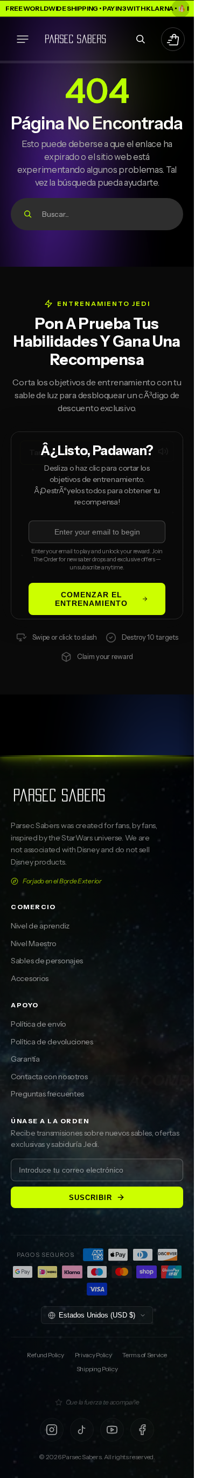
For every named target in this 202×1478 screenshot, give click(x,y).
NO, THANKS (147, 802)
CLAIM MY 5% (147, 768)
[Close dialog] (190, 655)
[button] (22, 39)
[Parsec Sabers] (75, 39)
